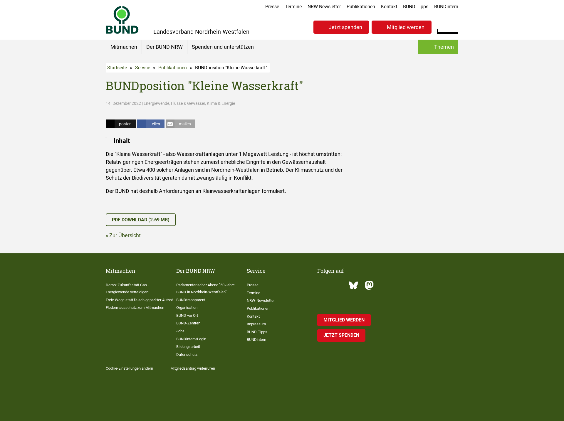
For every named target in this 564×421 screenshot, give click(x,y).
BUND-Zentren (188, 323)
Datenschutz (186, 354)
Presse (272, 6)
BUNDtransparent (190, 300)
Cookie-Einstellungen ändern (129, 368)
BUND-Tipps (415, 6)
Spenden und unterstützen (223, 47)
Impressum (256, 324)
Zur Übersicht (125, 235)
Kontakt (389, 6)
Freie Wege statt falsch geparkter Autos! (139, 300)
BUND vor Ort (187, 315)
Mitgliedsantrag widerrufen (192, 368)
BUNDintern (446, 6)
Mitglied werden (405, 27)
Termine (293, 6)
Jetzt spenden (345, 27)
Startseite (117, 67)
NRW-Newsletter (324, 6)
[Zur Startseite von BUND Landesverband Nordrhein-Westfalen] (122, 20)
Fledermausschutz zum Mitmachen (135, 307)
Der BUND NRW (164, 47)
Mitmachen (123, 47)
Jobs (180, 331)
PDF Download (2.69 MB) (140, 220)
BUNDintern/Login (191, 339)
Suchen (453, 26)
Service (142, 67)
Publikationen (361, 6)
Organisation (186, 307)
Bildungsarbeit (188, 346)
